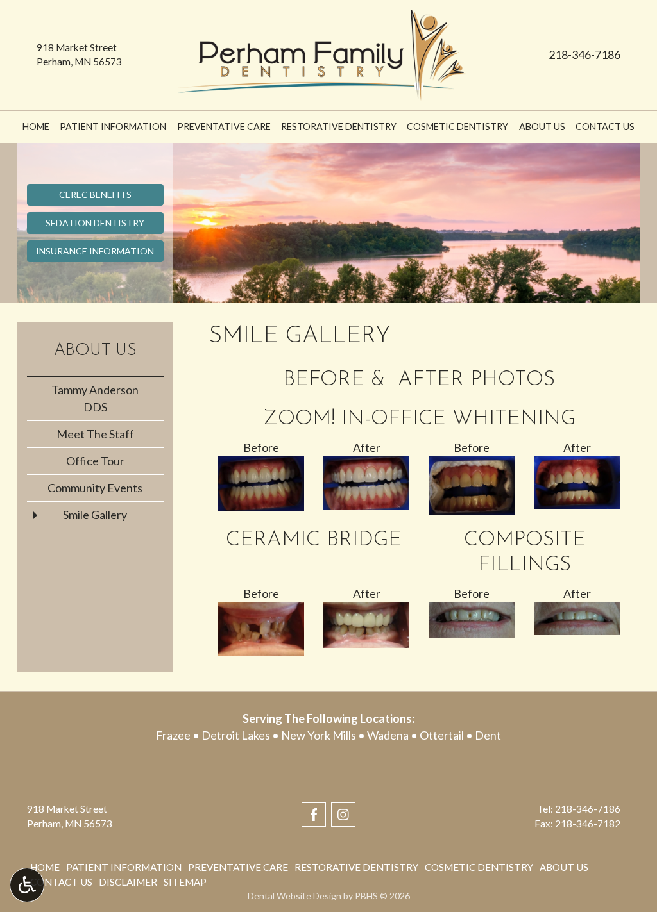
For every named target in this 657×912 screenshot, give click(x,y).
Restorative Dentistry (339, 127)
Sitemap (185, 882)
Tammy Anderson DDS (95, 398)
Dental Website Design (294, 895)
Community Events (94, 488)
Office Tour (95, 461)
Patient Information (113, 127)
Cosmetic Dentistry (457, 127)
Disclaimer (128, 882)
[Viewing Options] (27, 885)
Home (35, 127)
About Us (542, 127)
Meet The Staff (95, 434)
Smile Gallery (95, 515)
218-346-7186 (584, 54)
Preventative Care (224, 127)
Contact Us (605, 127)
